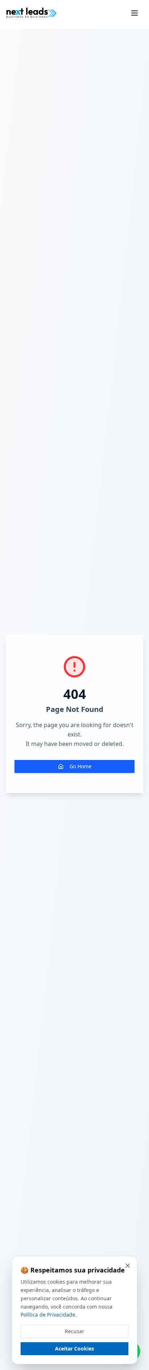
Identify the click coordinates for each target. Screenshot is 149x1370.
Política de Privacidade (48, 1314)
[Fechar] (127, 1265)
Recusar (74, 1331)
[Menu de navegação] (134, 13)
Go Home (80, 766)
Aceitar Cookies (74, 1348)
